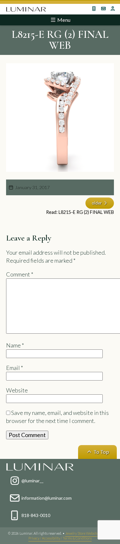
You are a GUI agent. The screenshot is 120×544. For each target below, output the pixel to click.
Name (15, 345)
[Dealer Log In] (113, 8)
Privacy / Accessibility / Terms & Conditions (60, 538)
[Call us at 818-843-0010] (94, 8)
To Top (100, 452)
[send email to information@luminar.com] (103, 8)
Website (17, 390)
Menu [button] (63, 20)
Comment (19, 274)
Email (14, 367)
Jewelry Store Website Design (87, 533)
